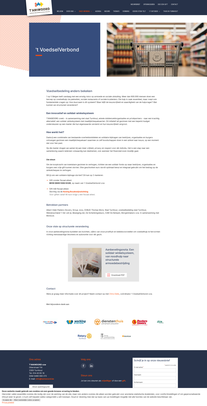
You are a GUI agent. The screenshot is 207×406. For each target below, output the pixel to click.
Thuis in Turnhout (170, 11)
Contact (174, 4)
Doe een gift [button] (163, 4)
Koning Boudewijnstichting (75, 191)
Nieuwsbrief (135, 4)
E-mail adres (138, 367)
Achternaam (138, 382)
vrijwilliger (106, 381)
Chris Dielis (114, 294)
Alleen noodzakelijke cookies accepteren (26, 400)
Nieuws (107, 11)
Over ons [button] (70, 11)
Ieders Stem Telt (139, 11)
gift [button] (123, 381)
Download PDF (118, 275)
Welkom (60, 11)
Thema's (116, 11)
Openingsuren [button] (149, 4)
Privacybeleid (8, 402)
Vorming (126, 11)
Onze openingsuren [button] (41, 387)
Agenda (98, 11)
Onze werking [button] (84, 11)
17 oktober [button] (153, 11)
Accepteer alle (7, 400)
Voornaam (137, 375)
